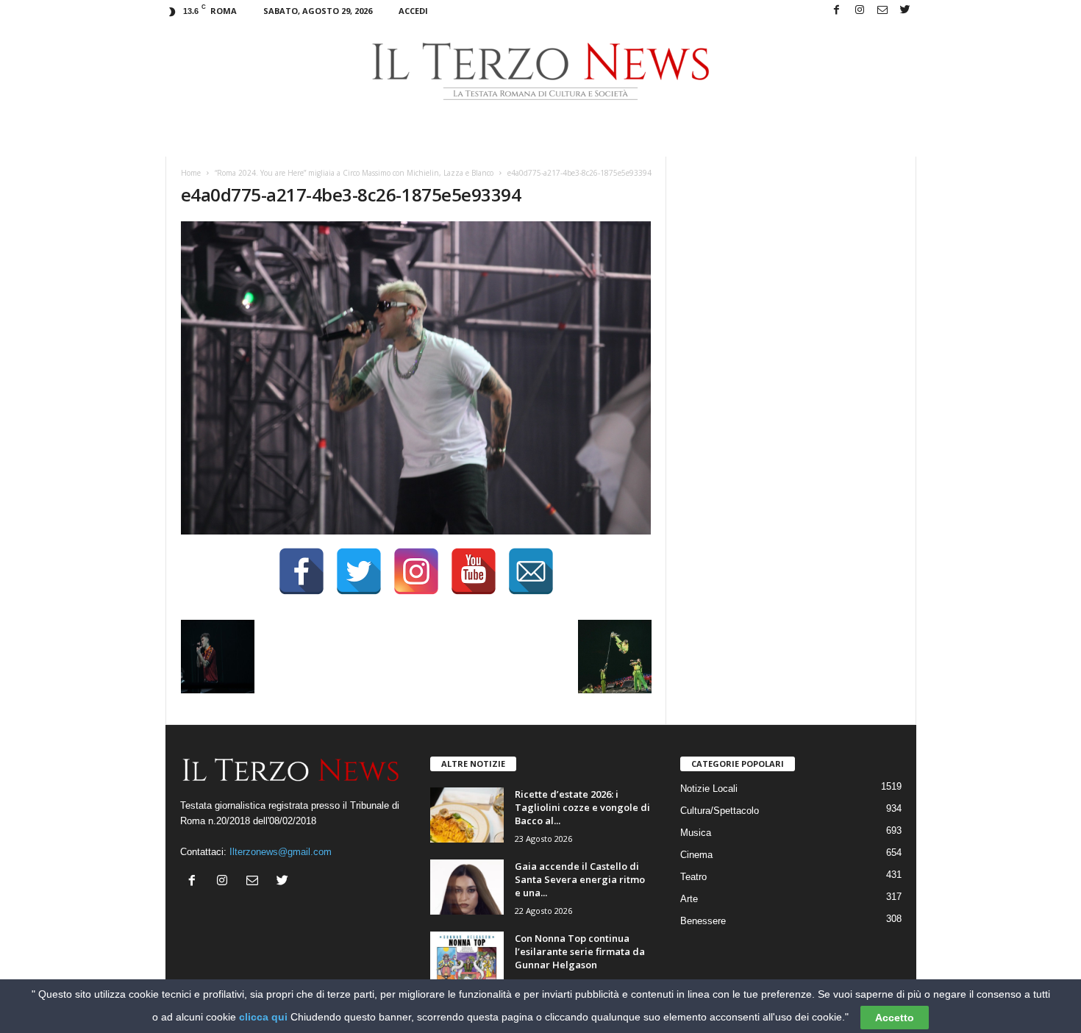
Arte (689, 898)
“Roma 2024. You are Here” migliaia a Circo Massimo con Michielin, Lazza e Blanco (354, 173)
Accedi (413, 10)
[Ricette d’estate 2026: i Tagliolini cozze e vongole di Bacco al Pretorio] (467, 815)
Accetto (894, 1017)
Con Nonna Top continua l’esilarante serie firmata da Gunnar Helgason (580, 951)
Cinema (696, 854)
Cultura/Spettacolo (719, 810)
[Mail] (882, 10)
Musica (695, 832)
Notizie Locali (709, 788)
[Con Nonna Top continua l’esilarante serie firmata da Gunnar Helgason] (467, 959)
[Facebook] (837, 10)
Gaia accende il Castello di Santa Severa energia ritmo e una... (580, 879)
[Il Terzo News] (540, 71)
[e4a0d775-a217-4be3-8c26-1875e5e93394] (416, 378)
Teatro (693, 876)
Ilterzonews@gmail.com (280, 851)
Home (191, 173)
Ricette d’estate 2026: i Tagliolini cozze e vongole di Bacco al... (582, 807)
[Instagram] (859, 10)
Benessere (703, 920)
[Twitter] (905, 10)
